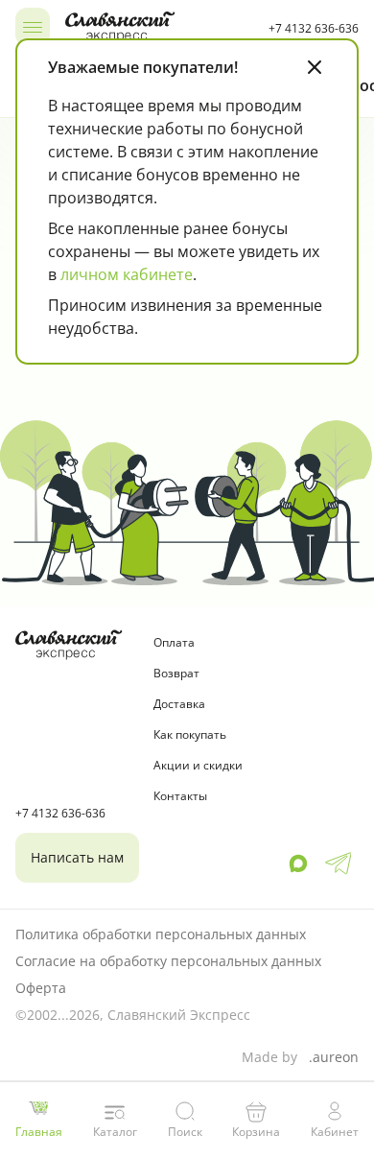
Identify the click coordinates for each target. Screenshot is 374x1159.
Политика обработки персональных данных (160, 934)
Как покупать (189, 734)
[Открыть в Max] (298, 863)
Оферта (40, 988)
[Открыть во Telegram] (338, 863)
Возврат (176, 673)
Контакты (180, 796)
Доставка (179, 704)
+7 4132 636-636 (314, 28)
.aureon (334, 1057)
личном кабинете (126, 274)
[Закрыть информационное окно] (314, 67)
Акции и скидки (198, 765)
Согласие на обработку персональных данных (168, 961)
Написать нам (77, 857)
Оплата (174, 642)
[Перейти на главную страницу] (159, 27)
